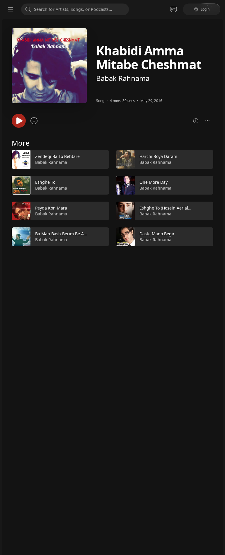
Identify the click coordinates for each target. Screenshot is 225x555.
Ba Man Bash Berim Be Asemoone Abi (72, 233)
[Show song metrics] (196, 121)
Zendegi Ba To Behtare (57, 156)
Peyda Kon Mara (51, 208)
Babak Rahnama (122, 78)
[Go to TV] (173, 9)
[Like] (100, 159)
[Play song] (19, 121)
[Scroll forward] (218, 197)
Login (205, 9)
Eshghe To (45, 182)
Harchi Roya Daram (158, 156)
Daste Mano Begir (157, 233)
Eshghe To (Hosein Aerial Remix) (170, 208)
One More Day (153, 182)
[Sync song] (34, 121)
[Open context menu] (207, 121)
